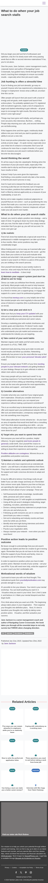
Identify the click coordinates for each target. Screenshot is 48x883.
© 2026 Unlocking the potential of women (24, 880)
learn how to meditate (10, 272)
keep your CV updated (26, 314)
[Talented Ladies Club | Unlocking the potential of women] (15, 3)
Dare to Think (27, 877)
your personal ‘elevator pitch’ (34, 357)
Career (24, 50)
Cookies (14, 867)
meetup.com (18, 298)
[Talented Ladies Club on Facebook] (16, 872)
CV (3, 633)
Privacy (7, 867)
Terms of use (39, 867)
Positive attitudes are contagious (15, 453)
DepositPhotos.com (31, 856)
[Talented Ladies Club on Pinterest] (26, 872)
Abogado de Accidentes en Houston (27, 858)
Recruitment (18, 633)
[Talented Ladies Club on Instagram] (30, 872)
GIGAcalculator (6, 856)
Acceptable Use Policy (26, 867)
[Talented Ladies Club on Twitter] (21, 872)
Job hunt (9, 633)
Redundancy (29, 633)
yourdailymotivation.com (30, 580)
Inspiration (35, 770)
